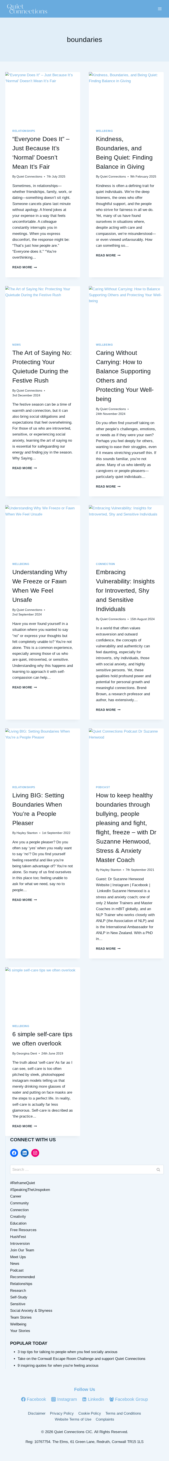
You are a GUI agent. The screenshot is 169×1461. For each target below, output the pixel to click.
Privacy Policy (62, 1413)
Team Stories (21, 1317)
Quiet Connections (29, 176)
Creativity (18, 1216)
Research (18, 1291)
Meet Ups (18, 1257)
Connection (105, 564)
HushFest (18, 1237)
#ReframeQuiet (22, 1183)
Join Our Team (22, 1250)
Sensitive (17, 1304)
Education (18, 1223)
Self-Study (18, 1297)
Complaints (105, 1419)
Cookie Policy (89, 1413)
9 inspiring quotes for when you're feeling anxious (58, 1365)
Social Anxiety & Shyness (31, 1311)
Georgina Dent (27, 1053)
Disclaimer (37, 1413)
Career (15, 1196)
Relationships (23, 130)
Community (19, 1203)
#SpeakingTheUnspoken (30, 1190)
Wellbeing (104, 130)
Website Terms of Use (73, 1419)
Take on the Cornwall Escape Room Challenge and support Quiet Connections (81, 1359)
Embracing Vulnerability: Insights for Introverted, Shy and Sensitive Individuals (125, 590)
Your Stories (20, 1331)
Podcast (103, 787)
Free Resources (23, 1230)
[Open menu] (160, 8)
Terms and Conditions (123, 1413)
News (16, 344)
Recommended (22, 1277)
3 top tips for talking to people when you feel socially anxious (68, 1352)
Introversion (20, 1243)
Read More (24, 267)
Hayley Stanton (27, 833)
